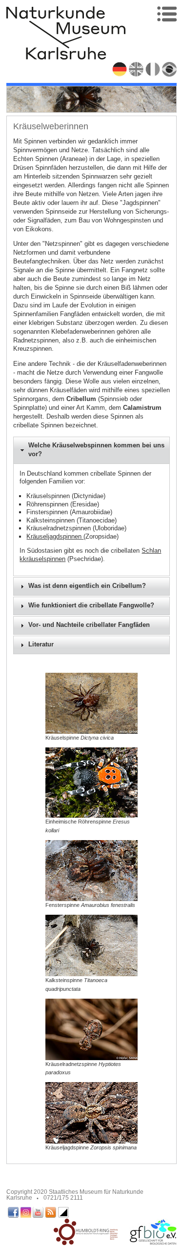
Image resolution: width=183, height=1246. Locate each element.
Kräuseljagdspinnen (54, 536)
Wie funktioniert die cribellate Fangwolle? (91, 605)
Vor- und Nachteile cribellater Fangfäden (89, 625)
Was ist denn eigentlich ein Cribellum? (87, 586)
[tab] (91, 450)
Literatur (41, 644)
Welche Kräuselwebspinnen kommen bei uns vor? (96, 450)
